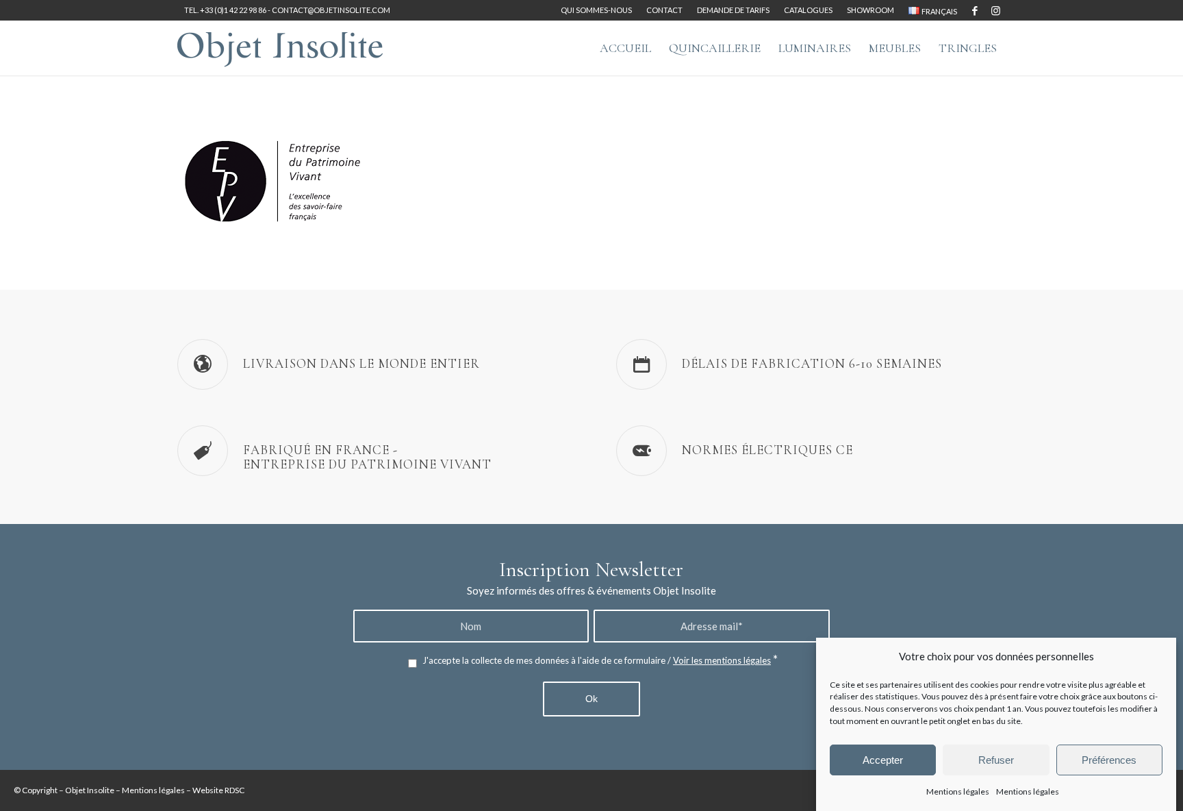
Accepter (883, 760)
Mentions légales (957, 791)
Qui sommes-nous (596, 9)
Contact (664, 9)
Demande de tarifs (733, 9)
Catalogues (808, 9)
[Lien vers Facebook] (974, 10)
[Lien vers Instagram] (995, 10)
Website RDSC (218, 790)
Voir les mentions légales (722, 660)
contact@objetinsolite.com (331, 9)
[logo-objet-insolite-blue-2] (280, 48)
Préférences (1109, 760)
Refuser (996, 760)
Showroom (870, 9)
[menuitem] (596, 10)
